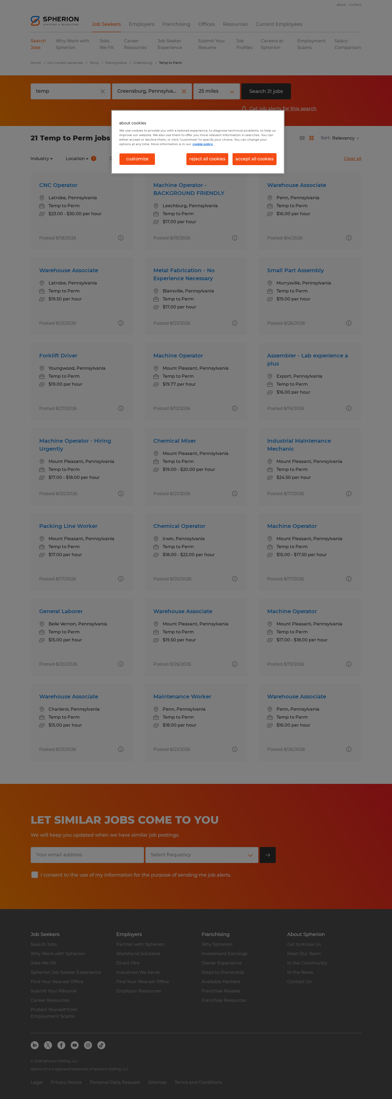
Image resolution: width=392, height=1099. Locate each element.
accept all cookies (254, 158)
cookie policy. (203, 144)
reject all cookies (207, 158)
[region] (198, 142)
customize (137, 158)
